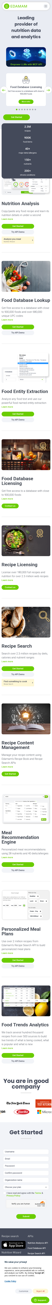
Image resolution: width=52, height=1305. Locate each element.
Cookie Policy (10, 1281)
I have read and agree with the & (25, 1194)
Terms (38, 1193)
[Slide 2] (19, 109)
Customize (23, 1291)
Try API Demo (18, 232)
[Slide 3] (22, 109)
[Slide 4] (25, 109)
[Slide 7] (33, 109)
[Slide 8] (35, 109)
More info (26, 102)
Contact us (10, 506)
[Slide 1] (17, 109)
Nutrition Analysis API (38, 1243)
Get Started (16, 117)
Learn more (7, 219)
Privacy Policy (13, 1195)
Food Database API (37, 1248)
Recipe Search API (36, 1253)
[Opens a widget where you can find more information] (40, 1300)
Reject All (40, 1291)
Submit (26, 1216)
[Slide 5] (27, 109)
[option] (18, 1103)
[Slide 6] (30, 109)
